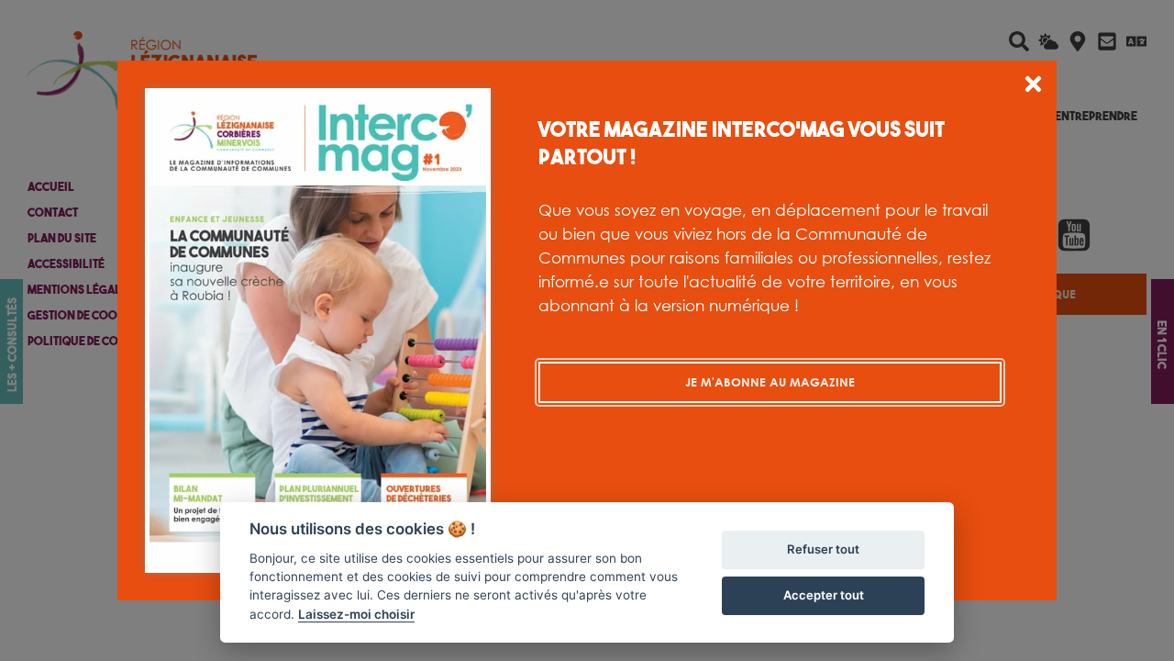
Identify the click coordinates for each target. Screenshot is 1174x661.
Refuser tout (823, 549)
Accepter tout (823, 595)
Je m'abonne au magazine (770, 382)
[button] (1033, 87)
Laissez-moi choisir (356, 614)
